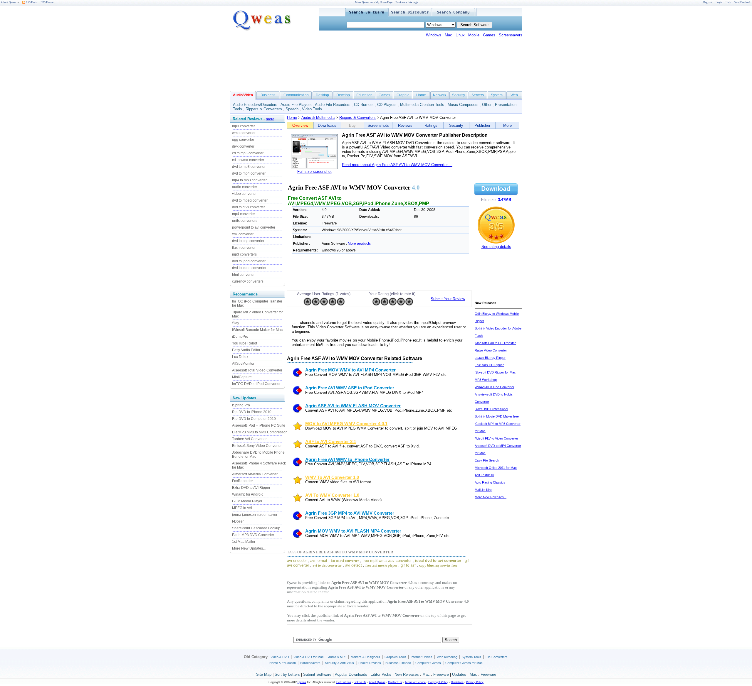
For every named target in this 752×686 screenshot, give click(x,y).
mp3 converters (244, 254)
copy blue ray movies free (438, 565)
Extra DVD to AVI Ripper (251, 488)
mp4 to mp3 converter (249, 180)
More (507, 125)
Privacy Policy (475, 682)
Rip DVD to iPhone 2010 (251, 412)
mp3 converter (243, 126)
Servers (477, 95)
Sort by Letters (287, 674)
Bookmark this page (406, 2)
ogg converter (243, 140)
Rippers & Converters (264, 109)
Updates (459, 674)
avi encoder (297, 560)
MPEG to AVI (242, 508)
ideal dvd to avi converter (438, 560)
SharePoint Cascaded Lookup (256, 528)
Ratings (430, 125)
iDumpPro (240, 336)
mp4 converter (243, 214)
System (497, 95)
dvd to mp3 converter (249, 167)
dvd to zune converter (249, 268)
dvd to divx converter (248, 207)
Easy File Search (487, 460)
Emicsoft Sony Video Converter (257, 446)
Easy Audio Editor (246, 350)
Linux (460, 35)
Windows (433, 35)
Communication (296, 95)
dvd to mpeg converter (250, 200)
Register (708, 2)
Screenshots (378, 125)
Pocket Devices (369, 663)
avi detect (353, 565)
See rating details (496, 246)
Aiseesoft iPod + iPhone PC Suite (258, 425)
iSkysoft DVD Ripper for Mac (495, 372)
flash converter (244, 248)
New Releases (407, 674)
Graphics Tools (395, 657)
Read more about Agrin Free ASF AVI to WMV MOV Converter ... (397, 165)
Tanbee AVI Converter (249, 439)
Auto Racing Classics (490, 482)
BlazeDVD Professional (491, 409)
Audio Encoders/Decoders (255, 104)
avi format (318, 560)
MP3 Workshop (486, 379)
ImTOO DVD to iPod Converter (256, 384)
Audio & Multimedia (318, 117)
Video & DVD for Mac (308, 657)
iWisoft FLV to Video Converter (496, 438)
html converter (243, 275)
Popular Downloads (351, 674)
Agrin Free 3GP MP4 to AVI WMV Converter (349, 513)
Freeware (441, 674)
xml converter (243, 234)
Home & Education (282, 663)
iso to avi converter (345, 561)
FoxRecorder (242, 481)
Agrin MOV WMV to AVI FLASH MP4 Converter (353, 531)
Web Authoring (447, 657)
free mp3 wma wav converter (387, 560)
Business (268, 95)
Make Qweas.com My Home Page (373, 2)
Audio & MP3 (337, 657)
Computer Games (428, 663)
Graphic (403, 95)
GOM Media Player (247, 501)
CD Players (387, 104)
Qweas (302, 682)
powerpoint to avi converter (253, 227)
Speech (292, 109)
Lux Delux (240, 357)
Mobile (473, 35)
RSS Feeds (31, 2)
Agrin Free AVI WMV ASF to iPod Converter (349, 388)
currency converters (247, 281)
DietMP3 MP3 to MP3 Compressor (259, 432)
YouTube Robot (244, 343)
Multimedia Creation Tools (422, 104)
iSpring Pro (241, 405)
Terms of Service (415, 682)
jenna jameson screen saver (254, 515)
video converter (244, 194)
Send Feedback (742, 2)
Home (421, 95)
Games (489, 35)
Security (458, 95)
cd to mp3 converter (247, 153)
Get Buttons (343, 682)
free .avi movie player (381, 565)
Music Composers (463, 104)
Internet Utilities (421, 657)
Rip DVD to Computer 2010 (254, 419)
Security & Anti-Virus (339, 663)
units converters (244, 221)
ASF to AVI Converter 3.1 (330, 441)
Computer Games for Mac (464, 663)
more (270, 119)
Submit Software (317, 674)
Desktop (322, 95)
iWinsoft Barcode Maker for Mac (257, 330)
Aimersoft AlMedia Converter (255, 474)
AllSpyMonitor (243, 363)
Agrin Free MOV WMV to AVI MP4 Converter (350, 370)
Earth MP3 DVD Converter (253, 535)
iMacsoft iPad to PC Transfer (495, 343)
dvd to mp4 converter (249, 173)
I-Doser (238, 521)
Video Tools (312, 109)
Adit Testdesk (484, 475)
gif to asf (408, 565)
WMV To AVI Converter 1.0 (332, 477)
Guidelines (457, 682)
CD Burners (364, 104)
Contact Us (395, 682)
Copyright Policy (438, 682)
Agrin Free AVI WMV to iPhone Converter (347, 459)
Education (364, 95)
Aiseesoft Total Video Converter (257, 370)
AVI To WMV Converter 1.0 (332, 495)
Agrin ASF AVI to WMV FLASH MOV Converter (353, 405)
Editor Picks (380, 674)
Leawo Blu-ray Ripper (490, 357)
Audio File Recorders (332, 104)
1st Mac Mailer (243, 542)
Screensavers (510, 35)
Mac (448, 35)
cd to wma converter (248, 160)
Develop (343, 95)
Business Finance (398, 663)
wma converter (244, 133)
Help (728, 2)
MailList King (483, 489)
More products (359, 243)
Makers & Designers (365, 657)
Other (486, 104)
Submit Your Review (448, 299)
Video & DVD (280, 657)
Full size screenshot (314, 171)
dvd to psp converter (248, 241)
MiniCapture (242, 377)
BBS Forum (47, 2)
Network (439, 95)
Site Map (263, 674)
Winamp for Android (247, 494)
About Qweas (8, 2)
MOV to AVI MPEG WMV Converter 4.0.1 (346, 423)
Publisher (482, 125)
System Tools (471, 657)
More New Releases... (490, 497)
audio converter (244, 187)
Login (719, 2)
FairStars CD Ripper (489, 365)
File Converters (497, 657)
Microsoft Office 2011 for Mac (496, 467)
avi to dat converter (327, 565)
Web (514, 95)
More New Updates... (249, 548)
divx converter (243, 146)
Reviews (405, 125)
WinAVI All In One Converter (494, 387)
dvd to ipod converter (249, 261)
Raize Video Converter (491, 350)
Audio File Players (296, 104)
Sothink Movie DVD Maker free (497, 416)
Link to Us (360, 682)
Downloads (327, 125)
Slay (235, 323)
